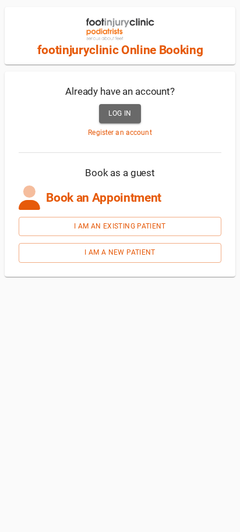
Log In (119, 113)
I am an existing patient (119, 226)
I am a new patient (119, 252)
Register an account (120, 132)
